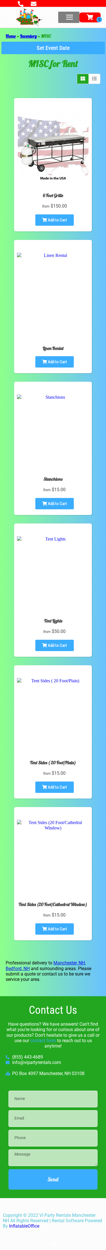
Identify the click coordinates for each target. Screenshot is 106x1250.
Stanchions (53, 479)
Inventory (28, 36)
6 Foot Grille (53, 195)
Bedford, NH (18, 968)
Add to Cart (57, 220)
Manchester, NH (69, 963)
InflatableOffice (24, 1226)
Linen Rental (53, 348)
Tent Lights (53, 621)
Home (11, 36)
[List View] (94, 79)
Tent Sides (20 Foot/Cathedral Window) (53, 904)
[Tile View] (83, 79)
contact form (43, 1040)
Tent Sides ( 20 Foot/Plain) (53, 762)
